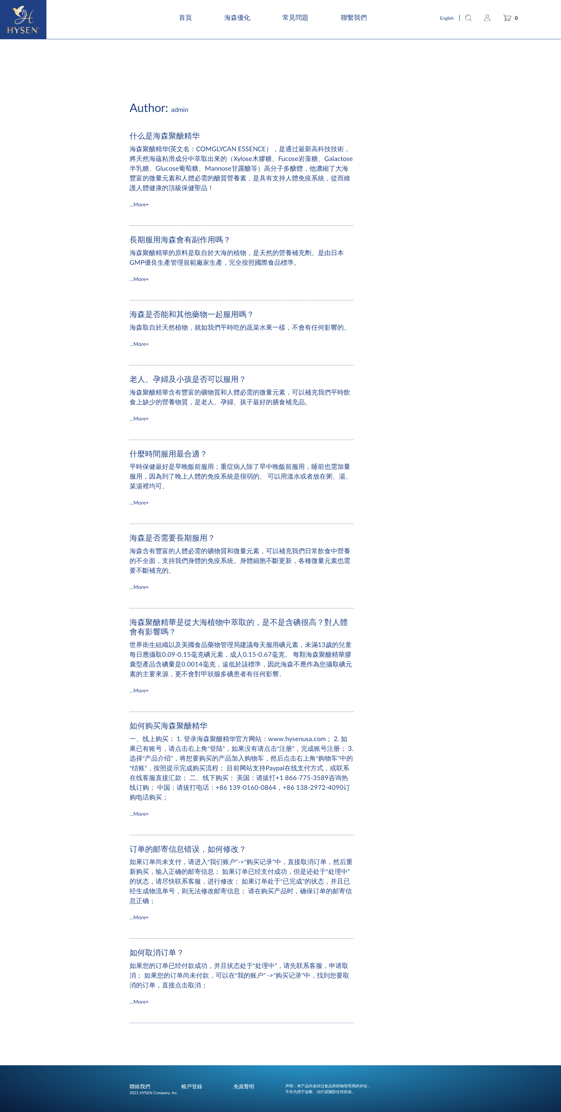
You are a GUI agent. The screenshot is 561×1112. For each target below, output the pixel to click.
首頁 (185, 18)
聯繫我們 (354, 18)
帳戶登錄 (191, 1086)
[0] (507, 18)
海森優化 (237, 18)
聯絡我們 (140, 1086)
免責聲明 (243, 1086)
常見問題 (295, 18)
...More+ (139, 204)
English (447, 18)
